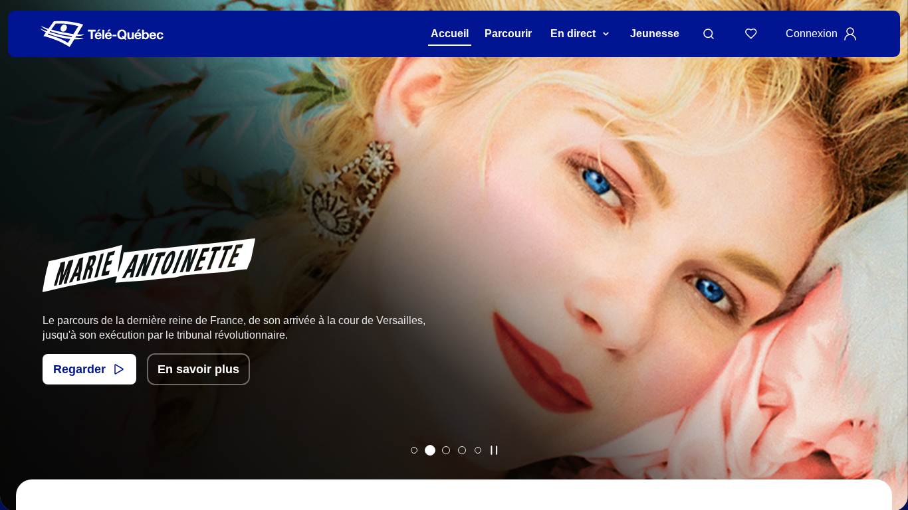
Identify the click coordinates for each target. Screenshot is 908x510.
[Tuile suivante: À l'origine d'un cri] (888, 272)
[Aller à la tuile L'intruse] (462, 450)
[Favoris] (751, 34)
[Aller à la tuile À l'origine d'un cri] (446, 450)
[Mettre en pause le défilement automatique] (494, 450)
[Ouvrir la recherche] (709, 34)
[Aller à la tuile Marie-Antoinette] (430, 450)
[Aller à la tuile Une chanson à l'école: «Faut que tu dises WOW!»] (478, 450)
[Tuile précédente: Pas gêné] (19, 272)
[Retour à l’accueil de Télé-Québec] (102, 34)
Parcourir (508, 33)
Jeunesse (654, 33)
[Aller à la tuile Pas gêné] (414, 450)
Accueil (450, 33)
